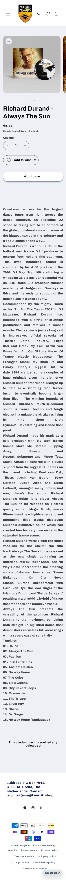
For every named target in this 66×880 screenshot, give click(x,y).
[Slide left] (25, 101)
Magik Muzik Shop (30, 845)
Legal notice (22, 862)
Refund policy (29, 850)
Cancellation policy (44, 862)
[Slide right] (41, 101)
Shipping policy (47, 856)
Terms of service (24, 856)
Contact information (35, 868)
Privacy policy (49, 850)
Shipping (8, 131)
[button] (8, 13)
